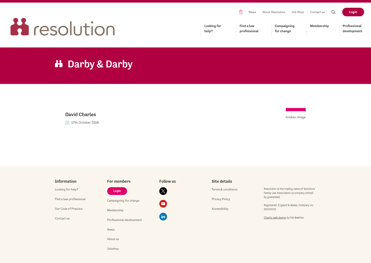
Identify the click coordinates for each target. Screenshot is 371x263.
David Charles (80, 114)
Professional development (352, 28)
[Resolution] (63, 23)
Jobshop (113, 248)
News (252, 12)
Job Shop (298, 12)
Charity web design (275, 217)
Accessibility (220, 208)
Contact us (317, 12)
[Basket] (241, 12)
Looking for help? (212, 28)
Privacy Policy (221, 199)
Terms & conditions (224, 189)
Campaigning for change (285, 28)
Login (353, 12)
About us (113, 239)
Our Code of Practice (68, 208)
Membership (319, 26)
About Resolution (274, 12)
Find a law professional (249, 28)
